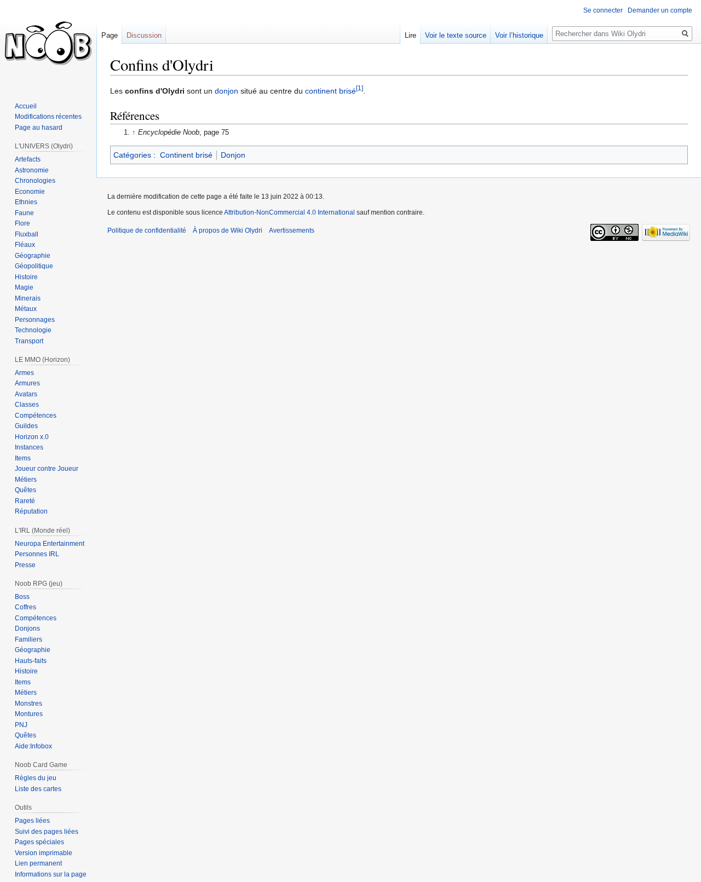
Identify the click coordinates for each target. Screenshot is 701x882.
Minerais (28, 298)
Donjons (27, 628)
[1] (359, 87)
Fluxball (26, 234)
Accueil (26, 106)
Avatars (26, 394)
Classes (27, 404)
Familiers (28, 639)
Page (109, 35)
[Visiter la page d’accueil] (48, 44)
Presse (25, 565)
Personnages (35, 320)
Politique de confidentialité (146, 230)
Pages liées (32, 821)
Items (23, 458)
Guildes (26, 426)
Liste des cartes (38, 789)
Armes (24, 373)
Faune (24, 213)
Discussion (144, 35)
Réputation (31, 511)
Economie (30, 191)
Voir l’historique (519, 35)
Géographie (32, 256)
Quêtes (25, 490)
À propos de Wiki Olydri (227, 230)
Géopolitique (34, 266)
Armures (27, 383)
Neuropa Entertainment (49, 543)
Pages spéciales (39, 842)
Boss (22, 597)
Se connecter (603, 10)
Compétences (35, 415)
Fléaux (25, 245)
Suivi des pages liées (46, 831)
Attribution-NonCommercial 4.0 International (289, 212)
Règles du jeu (35, 778)
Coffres (25, 607)
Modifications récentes (48, 116)
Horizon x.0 (32, 437)
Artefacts (28, 159)
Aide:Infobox (33, 746)
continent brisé (330, 91)
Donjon (233, 155)
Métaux (26, 309)
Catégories (132, 155)
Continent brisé (186, 155)
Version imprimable (43, 853)
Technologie (33, 330)
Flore (22, 223)
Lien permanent (38, 863)
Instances (29, 447)
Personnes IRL (37, 554)
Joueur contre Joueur (46, 468)
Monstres (28, 703)
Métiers (26, 479)
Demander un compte (660, 10)
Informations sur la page (51, 874)
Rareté (25, 501)
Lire (410, 35)
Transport (29, 341)
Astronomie (32, 170)
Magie (24, 287)
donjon (226, 91)
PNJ (21, 725)
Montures (29, 714)
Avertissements (291, 230)
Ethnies (26, 202)
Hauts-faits (31, 661)
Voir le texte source (455, 35)
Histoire (26, 277)
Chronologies (35, 181)
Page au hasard (38, 127)
